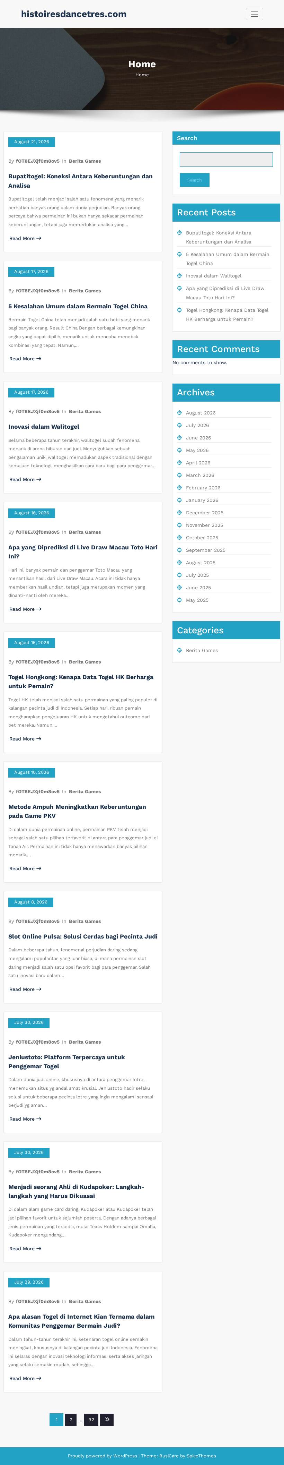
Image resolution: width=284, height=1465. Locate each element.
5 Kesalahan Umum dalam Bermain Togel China (78, 306)
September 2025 (205, 550)
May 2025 (197, 600)
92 (91, 1419)
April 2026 (198, 462)
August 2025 (200, 562)
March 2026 (200, 475)
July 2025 (197, 575)
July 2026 (197, 425)
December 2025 (204, 512)
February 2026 (203, 487)
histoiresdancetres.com (74, 14)
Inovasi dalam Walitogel (43, 426)
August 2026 (201, 412)
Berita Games (85, 161)
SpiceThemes (200, 1455)
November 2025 (204, 525)
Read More (22, 238)
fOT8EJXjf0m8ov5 (38, 161)
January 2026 (202, 500)
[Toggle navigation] (254, 14)
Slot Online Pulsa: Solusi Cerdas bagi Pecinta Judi (83, 936)
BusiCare (169, 1455)
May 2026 (197, 450)
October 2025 (202, 537)
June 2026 (198, 437)
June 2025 (198, 587)
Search (187, 138)
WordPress (125, 1455)
